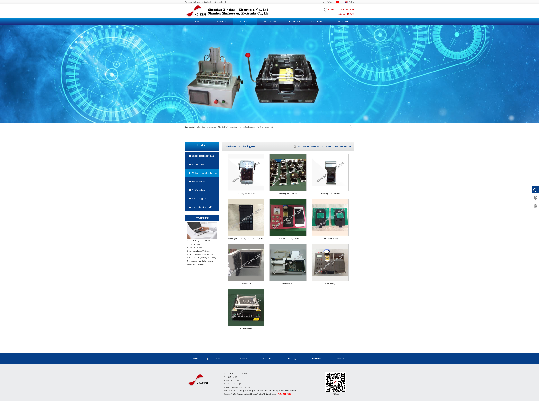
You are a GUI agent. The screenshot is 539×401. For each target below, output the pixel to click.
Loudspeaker (246, 284)
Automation (269, 21)
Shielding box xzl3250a (330, 194)
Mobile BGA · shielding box (229, 127)
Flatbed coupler (249, 127)
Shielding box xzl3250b (246, 194)
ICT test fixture (198, 164)
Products (245, 21)
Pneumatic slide (288, 284)
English (351, 2)
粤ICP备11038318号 (285, 394)
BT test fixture (246, 329)
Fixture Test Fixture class (206, 127)
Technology (293, 21)
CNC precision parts (265, 127)
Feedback (330, 2)
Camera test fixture (330, 239)
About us (221, 21)
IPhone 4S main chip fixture (288, 239)
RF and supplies (199, 198)
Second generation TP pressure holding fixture (246, 239)
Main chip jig (330, 284)
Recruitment (318, 21)
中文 (341, 2)
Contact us (342, 21)
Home (322, 2)
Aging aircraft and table (202, 207)
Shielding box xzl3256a (288, 194)
